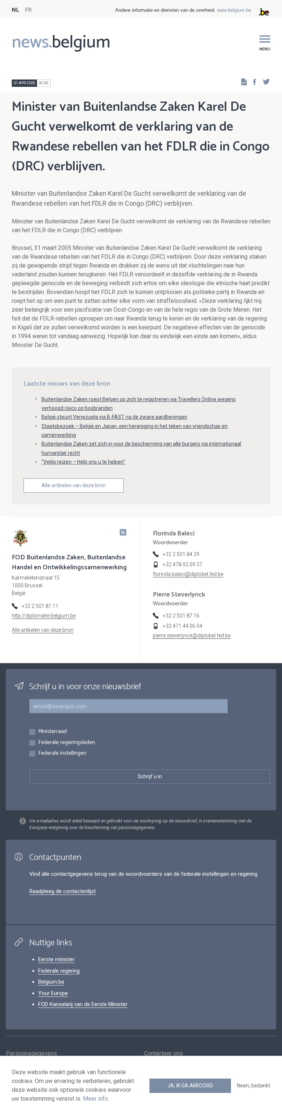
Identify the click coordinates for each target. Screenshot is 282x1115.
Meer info (95, 1098)
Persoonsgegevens (31, 1053)
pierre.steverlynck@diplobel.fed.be (192, 635)
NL (15, 10)
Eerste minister (56, 959)
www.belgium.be (234, 10)
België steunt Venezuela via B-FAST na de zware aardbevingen (114, 417)
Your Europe (53, 993)
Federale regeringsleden (66, 743)
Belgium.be (51, 981)
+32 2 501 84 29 (181, 554)
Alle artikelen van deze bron (73, 485)
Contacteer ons (163, 1053)
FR (28, 10)
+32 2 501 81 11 (40, 606)
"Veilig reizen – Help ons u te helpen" (83, 462)
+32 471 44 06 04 (182, 626)
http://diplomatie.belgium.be (44, 616)
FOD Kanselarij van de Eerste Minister (82, 1004)
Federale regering (59, 970)
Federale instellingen (62, 753)
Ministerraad (52, 732)
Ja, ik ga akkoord (190, 1086)
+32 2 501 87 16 (181, 616)
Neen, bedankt (253, 1086)
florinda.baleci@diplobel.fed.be (188, 574)
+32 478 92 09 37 (182, 564)
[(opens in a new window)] (252, 81)
